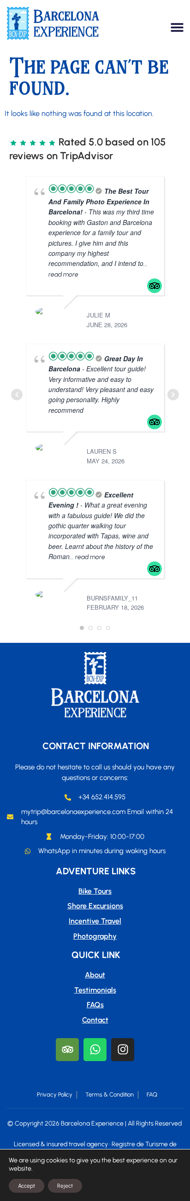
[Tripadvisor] (67, 1049)
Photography (95, 936)
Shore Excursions (95, 905)
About (95, 974)
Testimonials (95, 990)
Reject (65, 1186)
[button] (177, 27)
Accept (26, 1186)
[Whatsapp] (95, 1049)
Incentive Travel (95, 921)
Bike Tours (95, 891)
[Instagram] (122, 1049)
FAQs (95, 1004)
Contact (95, 1020)
